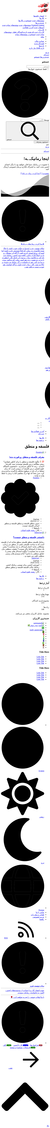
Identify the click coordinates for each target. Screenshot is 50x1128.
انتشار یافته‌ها (38, 16)
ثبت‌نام (46, 151)
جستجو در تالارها (25, 21)
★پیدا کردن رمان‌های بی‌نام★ (32, 244)
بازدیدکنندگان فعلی (19, 32)
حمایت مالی (39, 41)
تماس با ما (40, 912)
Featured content (37, 25)
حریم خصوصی (38, 917)
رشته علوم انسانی (28, 530)
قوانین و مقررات (37, 915)
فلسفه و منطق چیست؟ (28, 537)
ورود (47, 147)
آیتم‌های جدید (39, 27)
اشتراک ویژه (39, 43)
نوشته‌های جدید (38, 21)
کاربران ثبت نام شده (36, 32)
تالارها (41, 18)
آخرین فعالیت (28, 27)
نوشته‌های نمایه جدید (10, 25)
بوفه (42, 37)
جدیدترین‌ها (39, 23)
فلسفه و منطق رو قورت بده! (26, 457)
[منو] (48, 2)
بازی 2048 (40, 48)
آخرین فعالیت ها (37, 431)
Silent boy (35, 558)
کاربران (41, 30)
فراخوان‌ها (36, 1045)
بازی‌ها (41, 46)
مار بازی (32, 48)
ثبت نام (41, 434)
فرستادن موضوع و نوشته (22, 1047)
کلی (7, 1045)
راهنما (41, 919)
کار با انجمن (20, 1045)
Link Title (40, 657)
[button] (25, 118)
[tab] (38, 423)
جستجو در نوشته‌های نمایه (25, 34)
